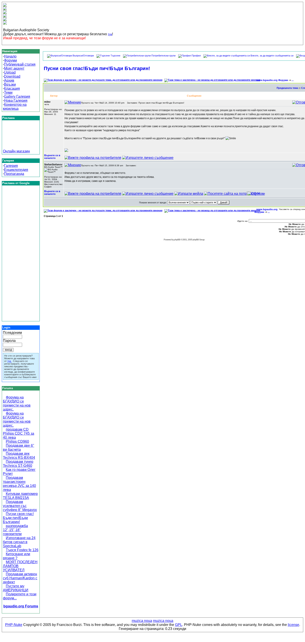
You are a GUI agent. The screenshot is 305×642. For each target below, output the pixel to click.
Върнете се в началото (52, 156)
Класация (12, 88)
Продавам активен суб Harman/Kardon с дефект (20, 578)
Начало (10, 56)
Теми (8, 92)
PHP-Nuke (13, 625)
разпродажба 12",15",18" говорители (15, 530)
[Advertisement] (21, 139)
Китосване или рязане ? (16, 556)
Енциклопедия (16, 170)
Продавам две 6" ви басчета (18, 447)
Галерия (11, 166)
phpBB (177, 239)
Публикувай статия (20, 64)
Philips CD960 (17, 441)
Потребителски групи (163, 55)
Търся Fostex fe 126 (22, 550)
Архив (9, 80)
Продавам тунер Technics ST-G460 (18, 463)
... (293, 80)
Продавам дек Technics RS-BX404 (19, 455)
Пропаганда (14, 174)
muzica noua (142, 621)
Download (12, 76)
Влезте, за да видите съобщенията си (272, 55)
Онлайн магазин (16, 151)
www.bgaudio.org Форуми (272, 80)
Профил (196, 55)
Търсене (115, 55)
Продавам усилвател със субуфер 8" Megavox (20, 506)
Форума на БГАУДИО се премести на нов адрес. (17, 403)
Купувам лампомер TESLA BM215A (20, 496)
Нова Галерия (15, 100)
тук (110, 34)
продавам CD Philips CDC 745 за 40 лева (18, 433)
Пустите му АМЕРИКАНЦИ (15, 588)
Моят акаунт (14, 68)
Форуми (10, 60)
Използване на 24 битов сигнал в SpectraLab (19, 542)
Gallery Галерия (17, 96)
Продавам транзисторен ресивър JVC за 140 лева (19, 484)
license (293, 625)
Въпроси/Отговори (83, 55)
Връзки (10, 84)
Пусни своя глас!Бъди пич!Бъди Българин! (18, 518)
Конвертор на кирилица (15, 106)
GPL (178, 625)
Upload (10, 72)
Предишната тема (287, 88)
